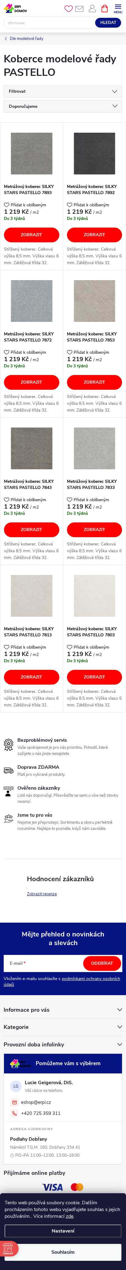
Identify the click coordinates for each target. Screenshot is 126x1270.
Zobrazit (31, 235)
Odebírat (102, 963)
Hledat (108, 22)
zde (69, 1216)
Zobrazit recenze (42, 894)
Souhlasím (63, 1252)
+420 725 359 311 (41, 1113)
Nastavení (63, 1231)
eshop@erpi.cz (36, 1102)
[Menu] (118, 8)
